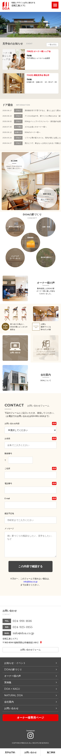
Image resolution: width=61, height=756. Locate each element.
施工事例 (51, 752)
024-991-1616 (22, 621)
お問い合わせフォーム (30, 650)
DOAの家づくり (13, 669)
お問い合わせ (30, 752)
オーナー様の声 (46, 282)
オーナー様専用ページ (30, 717)
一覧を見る (52, 44)
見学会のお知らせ (18, 44)
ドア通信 (16, 105)
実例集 (7, 682)
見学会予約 (10, 752)
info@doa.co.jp (30, 582)
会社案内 (46, 374)
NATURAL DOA (13, 695)
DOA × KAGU (12, 688)
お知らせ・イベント (15, 663)
